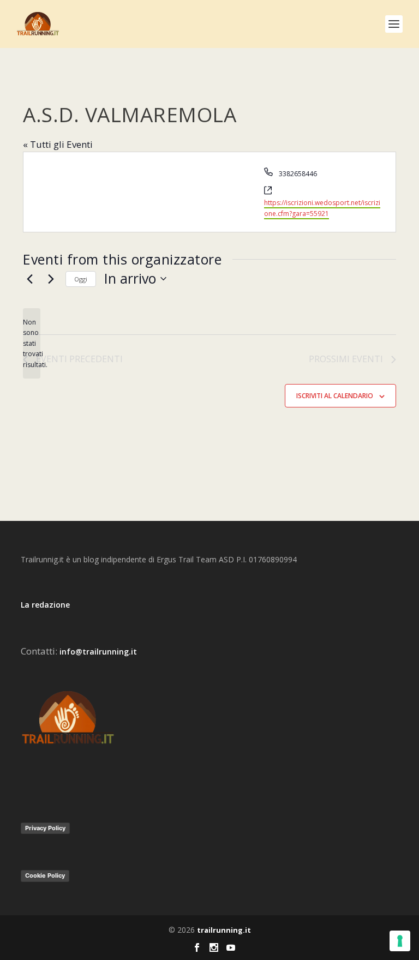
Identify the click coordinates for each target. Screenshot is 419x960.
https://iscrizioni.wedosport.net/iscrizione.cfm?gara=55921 (322, 208)
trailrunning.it (224, 930)
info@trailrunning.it (98, 651)
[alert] (31, 343)
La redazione (45, 604)
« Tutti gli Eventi (58, 144)
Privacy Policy (45, 828)
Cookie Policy (45, 875)
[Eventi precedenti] (29, 278)
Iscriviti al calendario (334, 395)
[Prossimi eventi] (50, 278)
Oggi (80, 279)
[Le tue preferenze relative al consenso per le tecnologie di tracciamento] (400, 941)
